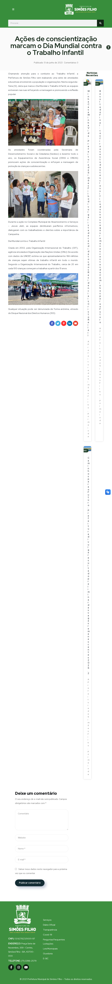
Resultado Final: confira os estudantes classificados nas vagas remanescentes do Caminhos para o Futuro (100, 207)
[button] (13, 9)
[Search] (100, 23)
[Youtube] (26, 967)
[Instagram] (19, 967)
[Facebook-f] (11, 967)
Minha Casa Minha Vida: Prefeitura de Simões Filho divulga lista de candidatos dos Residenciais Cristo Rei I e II (89, 213)
